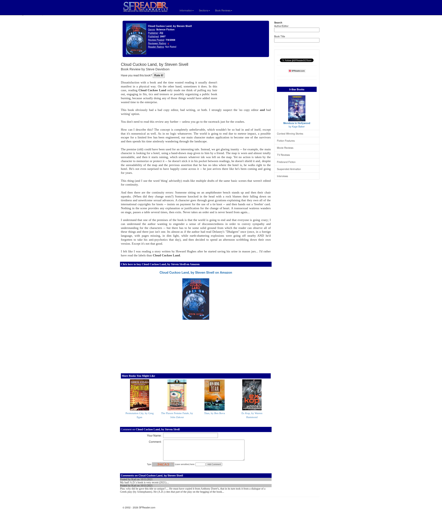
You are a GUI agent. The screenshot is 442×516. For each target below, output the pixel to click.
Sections (203, 10)
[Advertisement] (245, 84)
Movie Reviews (285, 147)
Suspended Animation (289, 169)
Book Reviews (222, 10)
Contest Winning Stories (290, 133)
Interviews (282, 176)
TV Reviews (283, 155)
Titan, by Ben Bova (214, 413)
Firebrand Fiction (286, 162)
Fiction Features (286, 140)
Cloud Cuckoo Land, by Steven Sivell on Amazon (196, 272)
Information (186, 10)
